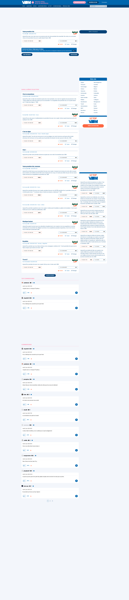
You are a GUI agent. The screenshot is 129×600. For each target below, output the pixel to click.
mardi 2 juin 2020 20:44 (27, 474)
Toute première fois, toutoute (31, 166)
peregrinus (26, 379)
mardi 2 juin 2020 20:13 (27, 459)
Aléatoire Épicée (42, 6)
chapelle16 (26, 298)
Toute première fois (28, 31)
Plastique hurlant (28, 221)
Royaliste (25, 241)
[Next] (52, 501)
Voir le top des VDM (93, 125)
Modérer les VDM (93, 2)
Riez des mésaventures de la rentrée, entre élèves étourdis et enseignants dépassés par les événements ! (48, 50)
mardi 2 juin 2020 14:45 (27, 382)
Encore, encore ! (50, 275)
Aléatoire (29, 6)
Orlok (25, 394)
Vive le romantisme (28, 94)
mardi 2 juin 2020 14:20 (27, 286)
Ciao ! (24, 150)
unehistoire (26, 282)
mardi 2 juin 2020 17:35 (27, 413)
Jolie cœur (26, 486)
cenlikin (26, 440)
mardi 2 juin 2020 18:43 (27, 443)
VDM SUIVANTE (74, 54)
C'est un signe (27, 131)
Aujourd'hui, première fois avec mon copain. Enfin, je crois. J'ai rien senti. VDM (41, 264)
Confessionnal (57, 6)
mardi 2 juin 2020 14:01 (27, 301)
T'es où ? (25, 259)
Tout (23, 6)
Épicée (34, 6)
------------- (26, 425)
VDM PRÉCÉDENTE (27, 54)
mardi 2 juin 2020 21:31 (27, 489)
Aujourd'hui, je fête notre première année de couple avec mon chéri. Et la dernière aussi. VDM (45, 154)
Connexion (104, 2)
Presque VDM (66, 6)
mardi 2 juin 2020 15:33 (27, 398)
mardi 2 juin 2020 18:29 (27, 428)
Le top (49, 6)
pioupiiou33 (27, 471)
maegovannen (27, 455)
